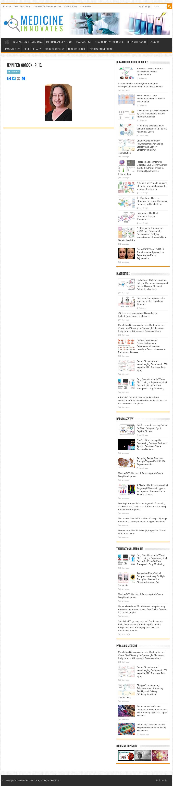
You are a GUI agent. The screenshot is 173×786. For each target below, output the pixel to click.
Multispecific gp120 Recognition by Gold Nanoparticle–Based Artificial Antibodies (152, 113)
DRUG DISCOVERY (55, 49)
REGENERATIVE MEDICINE (109, 42)
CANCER (154, 42)
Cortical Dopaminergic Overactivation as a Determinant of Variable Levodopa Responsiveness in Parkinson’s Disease (141, 346)
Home (7, 41)
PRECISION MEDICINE (101, 49)
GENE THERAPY (32, 49)
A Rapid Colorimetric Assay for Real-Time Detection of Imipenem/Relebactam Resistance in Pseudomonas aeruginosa (142, 400)
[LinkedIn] (149, 7)
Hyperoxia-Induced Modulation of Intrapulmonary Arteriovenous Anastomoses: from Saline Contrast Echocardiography (142, 609)
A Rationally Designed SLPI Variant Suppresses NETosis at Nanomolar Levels (152, 128)
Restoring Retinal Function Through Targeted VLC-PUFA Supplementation (151, 461)
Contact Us (86, 6)
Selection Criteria (22, 6)
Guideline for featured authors (47, 6)
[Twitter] (145, 7)
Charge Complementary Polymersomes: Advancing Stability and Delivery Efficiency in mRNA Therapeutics (140, 146)
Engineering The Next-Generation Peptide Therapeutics (147, 216)
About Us (7, 6)
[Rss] (140, 7)
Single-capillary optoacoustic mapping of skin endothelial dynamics (151, 301)
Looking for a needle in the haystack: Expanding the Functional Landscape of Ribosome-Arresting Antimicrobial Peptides (142, 506)
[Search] (169, 6)
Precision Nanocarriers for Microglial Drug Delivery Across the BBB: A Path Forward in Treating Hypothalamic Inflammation (142, 168)
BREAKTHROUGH (136, 42)
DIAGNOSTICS (83, 42)
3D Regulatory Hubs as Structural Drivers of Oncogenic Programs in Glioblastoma (152, 201)
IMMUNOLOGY (12, 49)
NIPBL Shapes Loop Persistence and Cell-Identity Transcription (151, 98)
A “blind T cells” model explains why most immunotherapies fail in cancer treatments (152, 186)
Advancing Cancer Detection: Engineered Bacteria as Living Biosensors (151, 727)
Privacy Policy (70, 6)
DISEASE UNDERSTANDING (28, 42)
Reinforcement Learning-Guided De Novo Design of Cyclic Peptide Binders (152, 428)
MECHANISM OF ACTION (59, 42)
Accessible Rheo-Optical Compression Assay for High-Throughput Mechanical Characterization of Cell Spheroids (141, 579)
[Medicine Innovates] (33, 23)
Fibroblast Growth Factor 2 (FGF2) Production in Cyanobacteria (150, 71)
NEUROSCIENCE (77, 49)
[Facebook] (143, 7)
